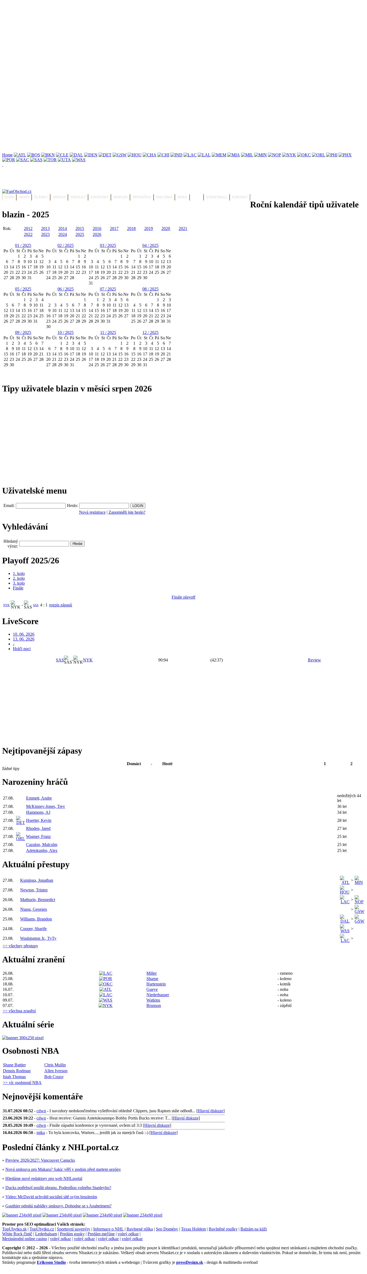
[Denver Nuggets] (91, 155)
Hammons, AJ (38, 812)
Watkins (153, 1000)
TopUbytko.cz (42, 1229)
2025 (79, 234)
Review (314, 660)
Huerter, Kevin (38, 820)
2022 (28, 234)
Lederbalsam (46, 1234)
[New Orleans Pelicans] (274, 155)
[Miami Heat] (233, 155)
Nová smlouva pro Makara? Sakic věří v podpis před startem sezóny (63, 1169)
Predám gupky (72, 1234)
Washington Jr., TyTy (38, 938)
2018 (131, 228)
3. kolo (19, 583)
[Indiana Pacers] (176, 155)
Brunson (153, 1005)
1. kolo (19, 573)
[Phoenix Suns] (345, 155)
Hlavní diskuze (210, 1111)
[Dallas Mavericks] (76, 155)
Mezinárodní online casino (24, 1238)
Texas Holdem (193, 1229)
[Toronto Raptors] (50, 159)
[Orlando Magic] (318, 155)
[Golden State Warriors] (120, 155)
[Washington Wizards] (78, 159)
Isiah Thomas (14, 1076)
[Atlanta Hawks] (20, 155)
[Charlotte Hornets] (149, 155)
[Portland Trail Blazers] (8, 159)
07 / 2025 (108, 289)
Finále (18, 588)
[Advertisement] (163, 39)
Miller (151, 973)
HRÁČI (24, 197)
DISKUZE (120, 197)
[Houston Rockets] (135, 155)
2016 (97, 228)
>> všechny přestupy (20, 946)
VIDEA (182, 197)
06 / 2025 (65, 289)
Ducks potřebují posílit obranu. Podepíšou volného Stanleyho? (58, 1187)
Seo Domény (167, 1229)
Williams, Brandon (36, 919)
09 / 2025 (23, 332)
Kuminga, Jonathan (36, 880)
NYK (6, 605)
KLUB (196, 197)
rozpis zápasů (60, 605)
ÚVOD (9, 197)
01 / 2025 (23, 245)
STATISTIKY (100, 197)
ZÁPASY (59, 197)
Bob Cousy (54, 1076)
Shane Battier (14, 1065)
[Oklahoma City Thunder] (304, 155)
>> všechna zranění (19, 1011)
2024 (62, 234)
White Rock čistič (17, 1234)
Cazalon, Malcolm (41, 844)
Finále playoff (183, 597)
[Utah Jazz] (64, 159)
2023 (45, 234)
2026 (97, 234)
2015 (79, 228)
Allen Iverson (55, 1070)
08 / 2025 (150, 289)
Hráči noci (22, 648)
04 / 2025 (150, 245)
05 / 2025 (23, 289)
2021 (183, 228)
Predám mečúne (101, 1234)
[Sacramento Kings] (22, 159)
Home (7, 155)
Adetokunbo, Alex (41, 850)
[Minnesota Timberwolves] (260, 155)
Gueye (152, 989)
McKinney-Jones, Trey (45, 806)
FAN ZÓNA (164, 197)
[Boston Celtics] (33, 155)
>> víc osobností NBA (22, 1082)
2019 (148, 228)
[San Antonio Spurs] (36, 159)
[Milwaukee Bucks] (247, 155)
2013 (45, 228)
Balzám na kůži (253, 1229)
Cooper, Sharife (33, 928)
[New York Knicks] (289, 155)
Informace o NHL (108, 1229)
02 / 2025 (65, 245)
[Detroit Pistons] (105, 155)
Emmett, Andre (39, 798)
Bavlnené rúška (140, 1229)
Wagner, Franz (38, 836)
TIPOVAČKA (141, 197)
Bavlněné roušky (223, 1229)
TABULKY (78, 197)
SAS (35, 605)
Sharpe (152, 978)
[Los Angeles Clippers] (190, 155)
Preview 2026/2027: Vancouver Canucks (40, 1160)
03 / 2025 (108, 245)
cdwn (41, 1111)
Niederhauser (157, 994)
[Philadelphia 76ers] (331, 155)
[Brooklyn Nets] (48, 155)
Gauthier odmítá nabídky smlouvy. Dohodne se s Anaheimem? (58, 1206)
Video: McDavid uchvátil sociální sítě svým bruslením (51, 1196)
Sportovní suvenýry (73, 1229)
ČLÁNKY (41, 197)
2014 (62, 228)
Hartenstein (156, 984)
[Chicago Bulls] (163, 155)
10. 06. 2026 (23, 634)
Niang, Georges (33, 909)
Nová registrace (92, 512)
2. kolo (19, 578)
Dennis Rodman (17, 1070)
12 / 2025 (150, 332)
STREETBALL (216, 197)
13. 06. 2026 (23, 639)
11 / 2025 (108, 332)
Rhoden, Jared (38, 828)
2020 (165, 228)
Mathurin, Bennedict (37, 899)
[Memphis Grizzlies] (219, 155)
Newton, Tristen (34, 890)
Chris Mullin (55, 1065)
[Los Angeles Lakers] (204, 155)
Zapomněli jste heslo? (127, 512)
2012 (28, 228)
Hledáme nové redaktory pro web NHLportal (43, 1178)
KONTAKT (240, 197)
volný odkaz (128, 1234)
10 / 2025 (65, 332)
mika (41, 1132)
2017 (114, 228)
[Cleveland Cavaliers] (62, 155)
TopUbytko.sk (14, 1229)
